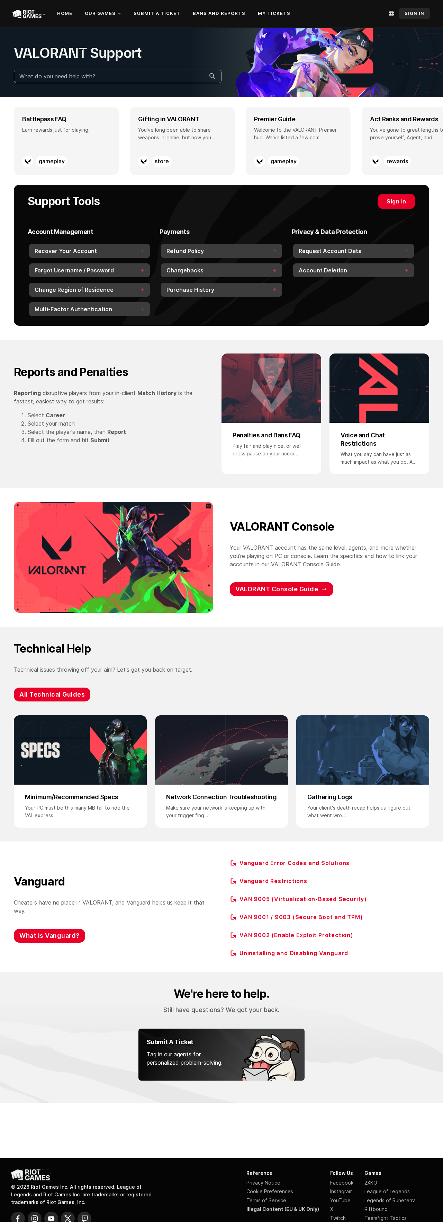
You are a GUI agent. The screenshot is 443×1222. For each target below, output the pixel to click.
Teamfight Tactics (385, 1218)
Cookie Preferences (269, 1191)
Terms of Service (266, 1200)
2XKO (370, 1183)
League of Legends (387, 1191)
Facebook (341, 1183)
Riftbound (376, 1209)
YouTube (340, 1200)
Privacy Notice (263, 1183)
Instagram (341, 1191)
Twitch (338, 1218)
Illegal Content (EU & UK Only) (282, 1209)
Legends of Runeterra (390, 1200)
